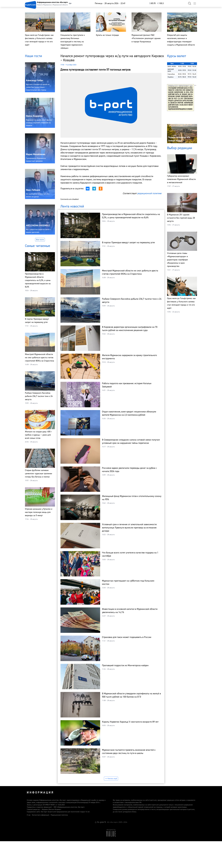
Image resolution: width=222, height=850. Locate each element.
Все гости (40, 239)
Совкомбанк (171, 74)
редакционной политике (149, 193)
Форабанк (171, 77)
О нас (29, 815)
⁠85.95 (153, 3)
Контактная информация (40, 815)
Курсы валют (176, 56)
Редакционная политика (59, 815)
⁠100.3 (160, 3)
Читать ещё (112, 778)
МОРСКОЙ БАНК (171, 70)
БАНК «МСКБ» (172, 66)
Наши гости (33, 56)
